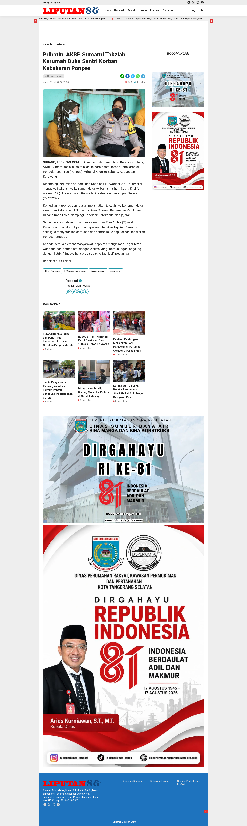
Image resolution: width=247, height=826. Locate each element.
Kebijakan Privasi (159, 781)
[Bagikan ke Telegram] (142, 76)
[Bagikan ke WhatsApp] (137, 76)
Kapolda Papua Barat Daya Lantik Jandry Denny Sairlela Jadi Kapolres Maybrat (128, 18)
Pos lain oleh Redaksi (78, 285)
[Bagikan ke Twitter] (132, 76)
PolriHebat (115, 271)
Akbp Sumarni (52, 271)
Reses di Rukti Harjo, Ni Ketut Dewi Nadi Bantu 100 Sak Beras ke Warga (93, 340)
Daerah (131, 10)
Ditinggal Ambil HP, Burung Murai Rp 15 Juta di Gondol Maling (93, 392)
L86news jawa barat (75, 271)
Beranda (47, 44)
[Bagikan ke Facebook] (127, 76)
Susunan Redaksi (133, 781)
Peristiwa (168, 10)
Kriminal (154, 10)
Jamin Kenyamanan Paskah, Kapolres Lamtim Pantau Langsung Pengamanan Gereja (58, 390)
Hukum (143, 10)
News (108, 10)
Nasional (119, 10)
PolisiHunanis (98, 271)
